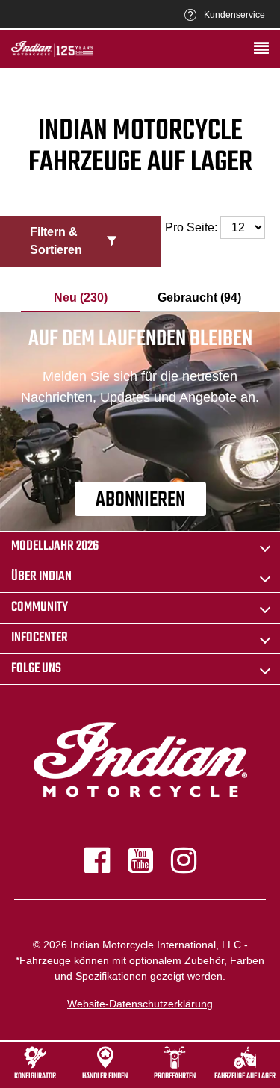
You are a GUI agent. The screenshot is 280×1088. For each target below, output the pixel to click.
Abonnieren (140, 500)
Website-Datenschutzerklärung (140, 1004)
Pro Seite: (192, 227)
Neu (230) (81, 297)
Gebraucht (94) (199, 297)
